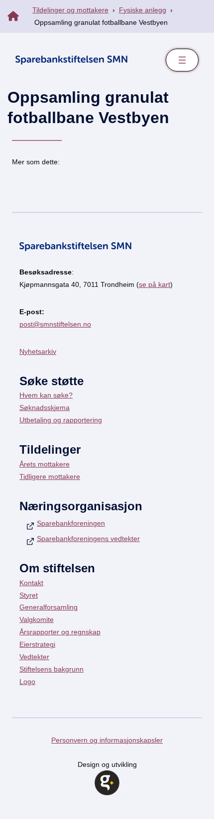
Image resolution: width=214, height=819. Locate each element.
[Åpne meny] (182, 60)
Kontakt (31, 583)
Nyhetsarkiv (37, 351)
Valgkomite (36, 619)
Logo (27, 681)
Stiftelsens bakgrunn (51, 669)
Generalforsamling (48, 607)
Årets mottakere (44, 464)
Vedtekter (34, 657)
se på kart (154, 284)
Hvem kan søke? (46, 395)
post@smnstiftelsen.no (55, 324)
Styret (28, 595)
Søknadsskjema (44, 407)
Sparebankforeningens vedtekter (88, 539)
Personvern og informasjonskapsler (107, 740)
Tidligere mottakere (49, 476)
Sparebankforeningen (71, 523)
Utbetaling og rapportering (60, 420)
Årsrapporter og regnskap (60, 632)
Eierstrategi (37, 644)
